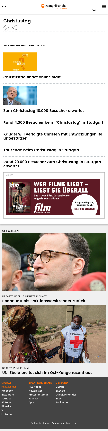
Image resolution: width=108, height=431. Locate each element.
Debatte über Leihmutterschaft (24, 296)
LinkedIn (6, 414)
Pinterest (7, 402)
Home (6, 27)
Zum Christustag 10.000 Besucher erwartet (43, 111)
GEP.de (60, 386)
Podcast (33, 398)
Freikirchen (62, 402)
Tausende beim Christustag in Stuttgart (41, 150)
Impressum (71, 423)
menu (4, 6)
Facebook (7, 390)
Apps (32, 402)
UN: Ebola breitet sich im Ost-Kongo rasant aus (47, 373)
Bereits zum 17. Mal (15, 368)
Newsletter (35, 390)
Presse (46, 423)
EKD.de (60, 390)
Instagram (7, 394)
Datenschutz (58, 423)
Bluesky (6, 406)
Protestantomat (38, 394)
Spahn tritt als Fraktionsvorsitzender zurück (43, 301)
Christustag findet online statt (32, 77)
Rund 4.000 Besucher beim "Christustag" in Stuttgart (53, 122)
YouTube (6, 398)
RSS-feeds (35, 386)
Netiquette (36, 423)
